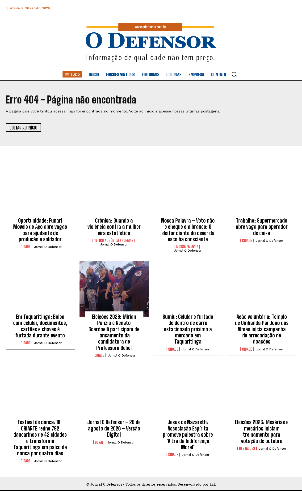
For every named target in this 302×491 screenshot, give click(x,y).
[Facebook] (239, 8)
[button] (234, 74)
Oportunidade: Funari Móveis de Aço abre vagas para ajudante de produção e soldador (40, 229)
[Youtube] (281, 8)
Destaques (247, 448)
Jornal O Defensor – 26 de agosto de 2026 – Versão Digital (114, 428)
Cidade (25, 247)
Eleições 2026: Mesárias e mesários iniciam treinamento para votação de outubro (262, 431)
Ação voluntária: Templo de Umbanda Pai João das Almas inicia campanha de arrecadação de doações (262, 329)
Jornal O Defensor (48, 247)
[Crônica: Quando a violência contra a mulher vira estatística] (114, 192)
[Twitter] (271, 8)
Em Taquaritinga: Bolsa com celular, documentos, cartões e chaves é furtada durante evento (40, 326)
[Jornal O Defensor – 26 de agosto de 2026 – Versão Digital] (114, 394)
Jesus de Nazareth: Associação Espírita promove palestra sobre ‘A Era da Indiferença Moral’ (188, 434)
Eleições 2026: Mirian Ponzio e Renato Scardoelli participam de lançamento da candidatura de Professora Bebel (113, 332)
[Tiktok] (292, 8)
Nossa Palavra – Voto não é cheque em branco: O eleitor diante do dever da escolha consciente (188, 229)
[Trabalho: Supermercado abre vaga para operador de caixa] (261, 192)
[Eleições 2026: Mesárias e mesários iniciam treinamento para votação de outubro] (261, 394)
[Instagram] (250, 8)
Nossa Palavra (187, 247)
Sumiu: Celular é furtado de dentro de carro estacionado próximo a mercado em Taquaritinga (188, 329)
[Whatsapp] (260, 8)
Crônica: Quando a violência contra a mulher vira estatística (114, 226)
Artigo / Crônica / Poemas (113, 240)
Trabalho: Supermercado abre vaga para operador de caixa (262, 226)
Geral (99, 442)
